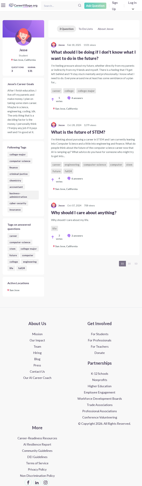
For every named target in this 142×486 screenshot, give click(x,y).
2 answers (77, 235)
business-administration (18, 195)
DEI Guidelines (37, 457)
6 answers (77, 178)
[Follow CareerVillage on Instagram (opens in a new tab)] (45, 482)
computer (27, 255)
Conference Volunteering (99, 417)
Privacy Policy (37, 469)
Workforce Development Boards (99, 398)
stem (12, 248)
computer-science (20, 161)
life (11, 268)
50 (136, 263)
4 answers (77, 98)
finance (14, 167)
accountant (16, 186)
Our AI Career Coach (37, 378)
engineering (30, 261)
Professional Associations (99, 411)
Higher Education (100, 386)
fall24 (21, 268)
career (13, 235)
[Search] (79, 6)
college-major (18, 154)
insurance (15, 209)
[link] (93, 79)
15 (122, 263)
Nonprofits (99, 380)
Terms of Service (37, 463)
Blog (37, 359)
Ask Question (95, 5)
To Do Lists (85, 28)
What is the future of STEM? (78, 132)
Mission (37, 334)
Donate (99, 353)
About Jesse (105, 28)
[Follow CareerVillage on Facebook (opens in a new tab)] (28, 482)
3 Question (66, 28)
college (14, 261)
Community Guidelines (37, 451)
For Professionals (99, 340)
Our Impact (37, 340)
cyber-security (18, 203)
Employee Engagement (99, 392)
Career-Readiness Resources (37, 438)
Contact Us (37, 371)
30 (129, 263)
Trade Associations (100, 405)
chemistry (15, 180)
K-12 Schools (99, 373)
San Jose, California (66, 108)
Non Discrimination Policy (37, 475)
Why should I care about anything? (83, 212)
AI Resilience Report (37, 444)
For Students (99, 334)
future (13, 255)
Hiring (37, 353)
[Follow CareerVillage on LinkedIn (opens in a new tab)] (37, 482)
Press (37, 365)
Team (37, 346)
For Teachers (100, 346)
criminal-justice (19, 173)
